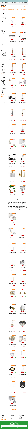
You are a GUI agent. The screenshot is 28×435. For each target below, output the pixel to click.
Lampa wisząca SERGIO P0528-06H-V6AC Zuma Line (12, 148)
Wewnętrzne (8, 9)
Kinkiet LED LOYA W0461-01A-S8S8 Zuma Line (12, 237)
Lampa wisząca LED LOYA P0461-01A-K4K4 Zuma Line (12, 283)
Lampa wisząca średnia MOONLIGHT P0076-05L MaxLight (22, 102)
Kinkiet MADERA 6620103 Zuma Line (12, 57)
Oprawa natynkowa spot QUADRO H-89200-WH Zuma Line (22, 313)
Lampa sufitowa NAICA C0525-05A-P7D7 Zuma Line (22, 329)
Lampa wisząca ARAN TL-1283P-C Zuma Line (22, 133)
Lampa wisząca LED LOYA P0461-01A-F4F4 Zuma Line (12, 252)
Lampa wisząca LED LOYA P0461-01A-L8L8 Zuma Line (22, 237)
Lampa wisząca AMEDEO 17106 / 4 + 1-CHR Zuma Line (12, 359)
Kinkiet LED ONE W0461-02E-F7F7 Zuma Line (22, 118)
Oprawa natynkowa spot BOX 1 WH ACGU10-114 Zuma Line (12, 405)
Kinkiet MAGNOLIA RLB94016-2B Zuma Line (12, 102)
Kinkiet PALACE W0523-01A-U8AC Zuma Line (12, 179)
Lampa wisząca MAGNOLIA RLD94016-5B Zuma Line (12, 163)
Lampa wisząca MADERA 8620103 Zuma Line (22, 57)
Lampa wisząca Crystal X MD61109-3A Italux (22, 374)
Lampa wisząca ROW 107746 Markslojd (22, 41)
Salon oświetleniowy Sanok (17, 2)
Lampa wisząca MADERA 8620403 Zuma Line (12, 87)
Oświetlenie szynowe (23, 9)
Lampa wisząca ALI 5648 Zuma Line (12, 26)
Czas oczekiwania (12, 418)
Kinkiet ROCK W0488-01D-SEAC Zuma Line (22, 163)
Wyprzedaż (3, 9)
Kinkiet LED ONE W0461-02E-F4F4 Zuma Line (12, 118)
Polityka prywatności (21, 415)
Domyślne (18, 13)
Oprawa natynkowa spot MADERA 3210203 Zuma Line (22, 72)
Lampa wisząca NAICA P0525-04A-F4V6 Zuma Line (12, 329)
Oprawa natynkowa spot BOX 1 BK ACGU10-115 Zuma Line (22, 390)
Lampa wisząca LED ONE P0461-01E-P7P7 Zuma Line (22, 359)
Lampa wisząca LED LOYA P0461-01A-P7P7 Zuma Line (22, 252)
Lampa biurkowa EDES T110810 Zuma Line (12, 194)
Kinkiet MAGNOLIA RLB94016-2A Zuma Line (22, 87)
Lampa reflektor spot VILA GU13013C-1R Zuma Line (12, 313)
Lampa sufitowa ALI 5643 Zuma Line (12, 41)
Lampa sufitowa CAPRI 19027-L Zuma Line (12, 222)
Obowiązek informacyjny (22, 417)
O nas (12, 2)
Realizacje (22, 2)
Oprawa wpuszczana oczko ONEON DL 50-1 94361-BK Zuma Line (12, 374)
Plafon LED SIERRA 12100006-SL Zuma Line (22, 148)
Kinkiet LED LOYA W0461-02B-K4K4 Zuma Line (22, 179)
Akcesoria (12, 11)
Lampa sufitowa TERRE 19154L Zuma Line (22, 194)
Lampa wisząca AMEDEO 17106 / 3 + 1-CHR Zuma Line (22, 344)
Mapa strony (20, 418)
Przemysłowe (17, 9)
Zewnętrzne (12, 9)
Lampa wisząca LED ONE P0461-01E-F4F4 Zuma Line (12, 390)
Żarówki (16, 11)
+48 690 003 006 (7, 2)
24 (25, 13)
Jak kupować (12, 417)
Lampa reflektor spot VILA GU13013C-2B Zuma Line (22, 298)
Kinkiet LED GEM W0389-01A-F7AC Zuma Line (12, 298)
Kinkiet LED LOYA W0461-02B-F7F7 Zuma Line (12, 268)
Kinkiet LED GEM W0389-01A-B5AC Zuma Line (22, 268)
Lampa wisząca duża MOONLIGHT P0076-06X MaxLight (22, 26)
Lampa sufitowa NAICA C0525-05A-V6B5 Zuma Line (12, 344)
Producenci (25, 2)
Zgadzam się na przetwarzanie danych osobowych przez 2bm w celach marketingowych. (10, 427)
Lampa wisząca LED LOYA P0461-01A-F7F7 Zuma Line (22, 283)
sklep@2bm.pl (2, 417)
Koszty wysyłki (12, 415)
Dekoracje (20, 11)
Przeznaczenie (8, 11)
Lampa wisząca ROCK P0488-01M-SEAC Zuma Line (12, 133)
